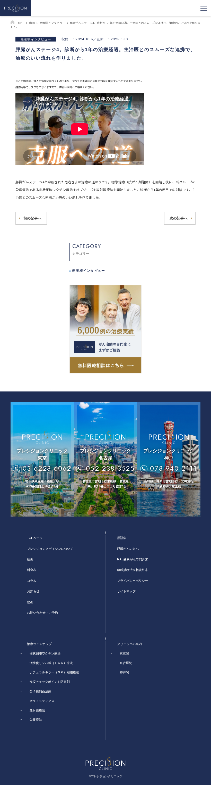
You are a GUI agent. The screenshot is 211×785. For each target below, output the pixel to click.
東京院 (124, 653)
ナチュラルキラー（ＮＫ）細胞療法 (54, 672)
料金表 (31, 570)
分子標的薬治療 (40, 691)
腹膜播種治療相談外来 (132, 570)
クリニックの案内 (129, 644)
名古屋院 (126, 663)
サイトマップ (126, 591)
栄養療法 (36, 720)
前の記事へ (32, 218)
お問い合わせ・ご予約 (42, 613)
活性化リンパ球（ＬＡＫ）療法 (51, 663)
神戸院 (124, 672)
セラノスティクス (42, 701)
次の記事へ (179, 218)
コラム (31, 581)
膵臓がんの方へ (128, 549)
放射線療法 (37, 710)
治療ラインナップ (39, 644)
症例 (30, 559)
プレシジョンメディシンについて (50, 549)
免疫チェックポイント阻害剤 (50, 682)
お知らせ (33, 591)
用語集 (121, 538)
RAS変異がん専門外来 (132, 559)
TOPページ (34, 538)
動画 (32, 23)
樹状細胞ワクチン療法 (45, 653)
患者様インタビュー (52, 23)
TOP (19, 23)
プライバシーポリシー (132, 581)
